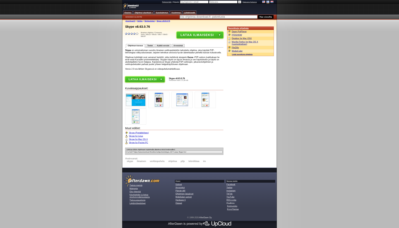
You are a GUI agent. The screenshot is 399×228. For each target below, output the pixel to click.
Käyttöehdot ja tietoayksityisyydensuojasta (140, 196)
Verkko (140, 21)
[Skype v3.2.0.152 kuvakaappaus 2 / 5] (159, 107)
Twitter (229, 187)
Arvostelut (178, 46)
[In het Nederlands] (272, 2)
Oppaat (178, 203)
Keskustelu (232, 206)
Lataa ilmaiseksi (197, 35)
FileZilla (235, 47)
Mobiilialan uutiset (183, 197)
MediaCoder (237, 51)
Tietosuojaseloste (137, 200)
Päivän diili (180, 191)
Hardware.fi (180, 200)
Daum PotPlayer (239, 31)
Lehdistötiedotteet (138, 203)
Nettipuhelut (149, 21)
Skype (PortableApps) (139, 133)
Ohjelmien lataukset (184, 194)
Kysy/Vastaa (233, 209)
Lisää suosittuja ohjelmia (242, 54)
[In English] (263, 2)
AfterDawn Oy (205, 217)
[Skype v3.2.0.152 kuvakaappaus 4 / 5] (206, 107)
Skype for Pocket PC (138, 142)
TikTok (229, 194)
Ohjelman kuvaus (135, 46)
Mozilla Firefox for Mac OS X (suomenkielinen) (245, 43)
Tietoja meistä (136, 185)
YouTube (230, 197)
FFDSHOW (237, 35)
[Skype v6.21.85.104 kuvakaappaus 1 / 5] (136, 107)
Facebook (230, 184)
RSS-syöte (231, 200)
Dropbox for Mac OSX (242, 38)
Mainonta (134, 188)
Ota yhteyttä (135, 191)
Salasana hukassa (250, 2)
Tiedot (150, 46)
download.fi (130, 21)
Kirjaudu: (176, 2)
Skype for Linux (136, 136)
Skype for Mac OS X (138, 139)
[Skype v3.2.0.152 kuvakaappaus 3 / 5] (183, 107)
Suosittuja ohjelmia (238, 28)
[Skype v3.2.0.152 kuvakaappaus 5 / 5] (136, 124)
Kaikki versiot (163, 46)
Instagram (231, 191)
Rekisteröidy (167, 2)
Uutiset (178, 184)
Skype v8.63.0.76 (163, 21)
